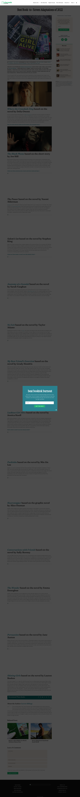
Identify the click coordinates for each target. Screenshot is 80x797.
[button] (76, 2)
